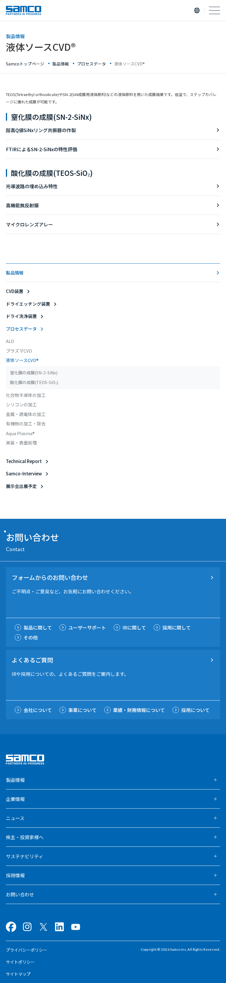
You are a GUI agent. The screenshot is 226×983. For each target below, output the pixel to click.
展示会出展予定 (21, 486)
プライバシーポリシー (26, 950)
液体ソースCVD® (22, 360)
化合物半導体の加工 (26, 395)
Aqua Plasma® (20, 433)
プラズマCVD (19, 351)
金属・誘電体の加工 (26, 414)
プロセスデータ (21, 329)
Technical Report (24, 461)
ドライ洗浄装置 (21, 316)
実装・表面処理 (21, 443)
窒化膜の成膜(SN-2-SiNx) (51, 117)
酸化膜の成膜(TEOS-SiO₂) (52, 173)
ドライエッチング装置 (28, 304)
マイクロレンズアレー (29, 224)
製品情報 (15, 273)
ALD (10, 341)
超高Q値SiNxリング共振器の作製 (41, 130)
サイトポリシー (20, 962)
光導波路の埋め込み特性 (32, 186)
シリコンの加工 (21, 404)
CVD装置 (14, 291)
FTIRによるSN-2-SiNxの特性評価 (41, 149)
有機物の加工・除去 (26, 423)
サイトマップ (18, 974)
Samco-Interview (24, 473)
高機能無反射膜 (22, 205)
